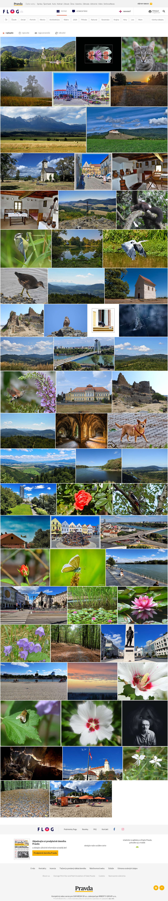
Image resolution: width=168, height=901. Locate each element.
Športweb (47, 3)
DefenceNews (109, 3)
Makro (66, 19)
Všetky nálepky (158, 19)
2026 (75, 19)
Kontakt (105, 829)
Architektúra (55, 19)
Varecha (78, 3)
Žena (72, 3)
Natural (94, 19)
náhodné (61, 33)
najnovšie (25, 33)
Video (100, 3)
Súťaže (111, 868)
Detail (23, 19)
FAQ (95, 829)
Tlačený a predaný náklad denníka (73, 868)
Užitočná (93, 3)
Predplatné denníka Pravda (45, 853)
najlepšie (9, 33)
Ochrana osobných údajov (127, 868)
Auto (54, 3)
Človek (13, 19)
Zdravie (66, 3)
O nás (33, 868)
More (140, 19)
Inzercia (53, 868)
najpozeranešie (44, 33)
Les (132, 19)
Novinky (85, 829)
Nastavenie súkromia (117, 876)
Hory (125, 19)
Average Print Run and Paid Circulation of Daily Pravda (74, 876)
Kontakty (42, 868)
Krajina (116, 19)
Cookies (102, 876)
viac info (111, 898)
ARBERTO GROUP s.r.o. (107, 896)
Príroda (84, 19)
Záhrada (86, 3)
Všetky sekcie (143, 4)
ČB (6, 19)
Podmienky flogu (70, 829)
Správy (39, 3)
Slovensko (105, 19)
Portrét (33, 19)
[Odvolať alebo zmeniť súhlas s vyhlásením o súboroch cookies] (155, 887)
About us (46, 876)
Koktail (59, 3)
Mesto (42, 19)
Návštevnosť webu (97, 868)
